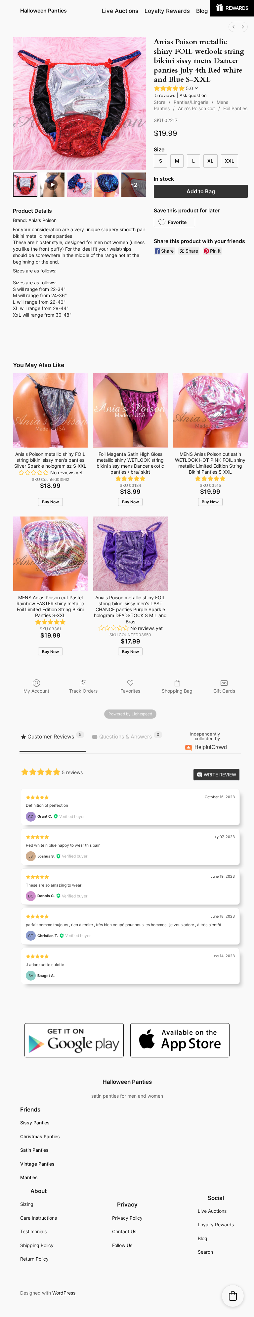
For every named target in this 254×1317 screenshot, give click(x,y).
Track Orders (83, 691)
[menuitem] (233, 27)
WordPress (63, 1293)
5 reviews (165, 95)
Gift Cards (224, 691)
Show (232, 8)
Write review (219, 774)
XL (210, 161)
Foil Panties (235, 108)
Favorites (130, 691)
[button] (174, 222)
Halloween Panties (43, 10)
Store (159, 102)
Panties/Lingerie (191, 102)
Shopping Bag (177, 691)
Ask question (193, 95)
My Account (36, 691)
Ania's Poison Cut (196, 108)
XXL (229, 161)
